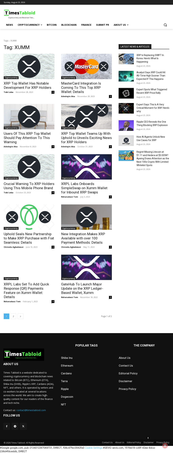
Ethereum (67, 365)
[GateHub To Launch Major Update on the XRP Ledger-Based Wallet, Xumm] (86, 267)
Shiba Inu (66, 357)
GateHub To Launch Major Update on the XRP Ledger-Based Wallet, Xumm (82, 288)
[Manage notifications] (165, 445)
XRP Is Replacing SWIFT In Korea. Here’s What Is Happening (150, 58)
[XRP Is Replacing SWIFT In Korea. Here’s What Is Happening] (126, 59)
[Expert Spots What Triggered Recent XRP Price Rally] (126, 93)
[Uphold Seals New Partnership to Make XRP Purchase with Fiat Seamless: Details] (29, 217)
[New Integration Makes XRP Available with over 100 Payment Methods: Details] (86, 217)
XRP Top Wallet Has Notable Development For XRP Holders (27, 85)
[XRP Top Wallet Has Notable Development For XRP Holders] (29, 66)
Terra (64, 381)
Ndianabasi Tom (69, 196)
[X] (23, 426)
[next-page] (20, 316)
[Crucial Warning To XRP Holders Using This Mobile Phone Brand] (29, 167)
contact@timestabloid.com (31, 410)
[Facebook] (6, 426)
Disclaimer (125, 381)
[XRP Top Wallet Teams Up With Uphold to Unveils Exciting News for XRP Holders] (86, 116)
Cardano (66, 373)
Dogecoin (67, 396)
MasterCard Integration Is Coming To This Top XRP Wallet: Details (81, 87)
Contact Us (126, 365)
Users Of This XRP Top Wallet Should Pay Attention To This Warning (27, 138)
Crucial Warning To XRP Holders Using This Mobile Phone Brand (29, 186)
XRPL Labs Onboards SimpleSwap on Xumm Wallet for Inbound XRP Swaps (84, 188)
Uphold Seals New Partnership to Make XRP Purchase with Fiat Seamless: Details (29, 238)
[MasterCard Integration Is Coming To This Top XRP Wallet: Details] (86, 66)
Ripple (65, 389)
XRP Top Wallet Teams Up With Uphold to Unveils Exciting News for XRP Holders (86, 138)
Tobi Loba (8, 92)
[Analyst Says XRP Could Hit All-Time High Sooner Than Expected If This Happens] (126, 76)
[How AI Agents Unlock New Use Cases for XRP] (126, 140)
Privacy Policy (127, 389)
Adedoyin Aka (68, 96)
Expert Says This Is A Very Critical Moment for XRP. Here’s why (153, 107)
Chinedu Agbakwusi (13, 247)
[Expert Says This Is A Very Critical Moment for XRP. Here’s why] (126, 108)
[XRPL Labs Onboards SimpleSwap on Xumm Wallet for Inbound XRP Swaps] (86, 167)
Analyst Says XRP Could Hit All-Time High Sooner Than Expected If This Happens (151, 75)
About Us (124, 357)
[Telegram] (15, 426)
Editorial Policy (128, 373)
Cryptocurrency (11, 77)
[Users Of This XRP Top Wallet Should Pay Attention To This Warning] (29, 116)
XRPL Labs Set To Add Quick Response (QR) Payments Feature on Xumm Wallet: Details (26, 290)
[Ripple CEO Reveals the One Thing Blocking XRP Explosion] (126, 125)
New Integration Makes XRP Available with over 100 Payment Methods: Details (83, 238)
